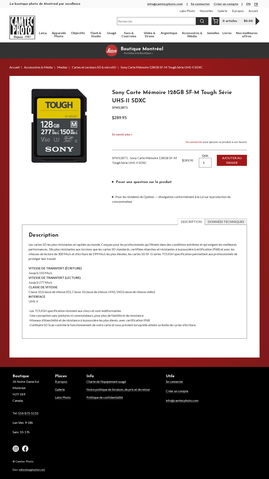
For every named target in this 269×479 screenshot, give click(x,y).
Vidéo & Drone (149, 34)
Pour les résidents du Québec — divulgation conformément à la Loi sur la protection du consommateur (171, 199)
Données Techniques (226, 221)
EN (248, 4)
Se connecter (200, 4)
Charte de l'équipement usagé (106, 381)
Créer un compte (226, 4)
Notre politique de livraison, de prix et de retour (118, 389)
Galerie (60, 389)
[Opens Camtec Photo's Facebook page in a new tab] (25, 449)
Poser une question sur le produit (144, 182)
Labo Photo (63, 397)
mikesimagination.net (32, 469)
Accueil (14, 67)
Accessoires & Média (38, 67)
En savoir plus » (122, 134)
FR (256, 4)
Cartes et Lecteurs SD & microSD (94, 67)
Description (191, 221)
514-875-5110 (28, 413)
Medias (62, 67)
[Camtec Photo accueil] (22, 27)
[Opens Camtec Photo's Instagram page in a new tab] (16, 449)
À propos (61, 381)
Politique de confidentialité (104, 397)
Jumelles (213, 33)
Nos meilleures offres (247, 34)
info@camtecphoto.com (165, 4)
